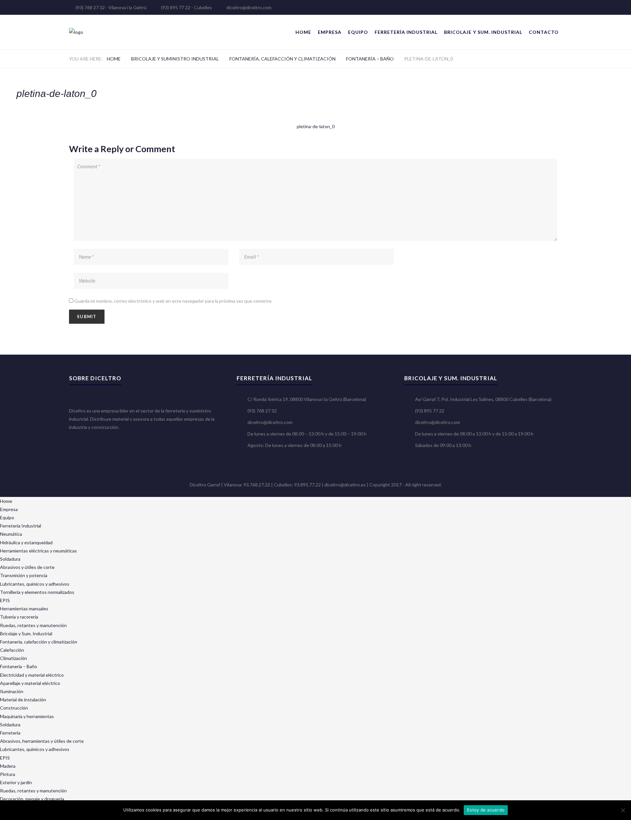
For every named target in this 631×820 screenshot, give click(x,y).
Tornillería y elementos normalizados (37, 592)
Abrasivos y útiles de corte (27, 567)
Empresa (329, 32)
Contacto (544, 32)
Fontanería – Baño (370, 58)
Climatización (13, 658)
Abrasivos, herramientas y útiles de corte (42, 741)
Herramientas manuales (24, 608)
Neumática (11, 534)
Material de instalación (23, 699)
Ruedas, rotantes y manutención (33, 625)
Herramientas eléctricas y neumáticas (38, 550)
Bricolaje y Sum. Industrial (483, 32)
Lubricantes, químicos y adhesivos (34, 584)
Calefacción (12, 650)
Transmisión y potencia (23, 575)
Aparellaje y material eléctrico (30, 683)
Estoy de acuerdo (485, 809)
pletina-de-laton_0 (316, 126)
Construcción (14, 708)
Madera (7, 766)
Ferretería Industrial (406, 32)
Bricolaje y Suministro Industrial (175, 58)
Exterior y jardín (16, 782)
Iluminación (11, 691)
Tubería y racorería (19, 617)
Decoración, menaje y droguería (32, 799)
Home (303, 32)
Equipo (358, 32)
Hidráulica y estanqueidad (26, 542)
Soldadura (10, 559)
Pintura (7, 774)
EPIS (5, 600)
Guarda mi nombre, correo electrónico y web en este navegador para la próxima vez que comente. (173, 301)
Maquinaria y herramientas (27, 716)
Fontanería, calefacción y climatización (282, 58)
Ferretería (10, 733)
